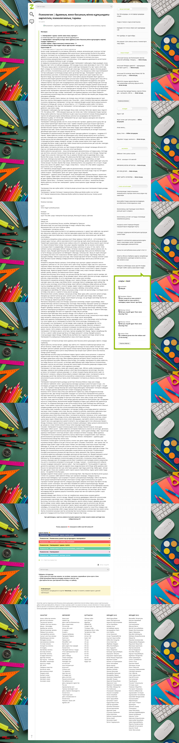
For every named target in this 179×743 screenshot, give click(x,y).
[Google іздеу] (31, 14)
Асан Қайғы (110, 632)
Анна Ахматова (112, 642)
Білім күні (65, 667)
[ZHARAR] (31, 6)
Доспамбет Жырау (113, 667)
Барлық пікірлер (124, 343)
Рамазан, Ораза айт (68, 700)
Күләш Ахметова (112, 697)
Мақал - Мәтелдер (46, 626)
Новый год (65, 620)
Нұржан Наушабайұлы (136, 654)
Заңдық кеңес (44, 673)
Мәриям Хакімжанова (136, 640)
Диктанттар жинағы (46, 620)
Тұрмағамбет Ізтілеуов (136, 693)
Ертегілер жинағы (46, 654)
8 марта (64, 632)
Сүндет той (88, 626)
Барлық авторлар (123, 101)
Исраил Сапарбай (112, 693)
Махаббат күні (67, 642)
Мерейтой (87, 624)
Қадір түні (87, 661)
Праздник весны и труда (70, 650)
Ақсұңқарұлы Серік (113, 630)
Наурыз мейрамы (68, 634)
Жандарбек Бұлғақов (113, 673)
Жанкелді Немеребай (114, 677)
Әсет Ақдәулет (111, 648)
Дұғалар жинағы (45, 657)
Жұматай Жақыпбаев (113, 681)
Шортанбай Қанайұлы (136, 720)
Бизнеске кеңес (45, 669)
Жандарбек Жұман (113, 675)
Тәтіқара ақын (133, 685)
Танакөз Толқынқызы (136, 683)
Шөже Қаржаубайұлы (136, 722)
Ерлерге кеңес (45, 675)
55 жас (86, 650)
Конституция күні (68, 665)
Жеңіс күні (65, 654)
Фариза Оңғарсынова (136, 724)
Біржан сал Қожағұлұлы (114, 661)
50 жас (86, 648)
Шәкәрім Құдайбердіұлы (137, 712)
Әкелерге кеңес (45, 679)
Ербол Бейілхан (112, 714)
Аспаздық (43, 648)
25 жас (86, 642)
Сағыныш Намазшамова (137, 669)
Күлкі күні (65, 638)
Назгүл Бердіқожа (134, 650)
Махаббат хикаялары (47, 661)
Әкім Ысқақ (142, 60)
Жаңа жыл (65, 618)
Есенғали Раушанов (113, 712)
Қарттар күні (66, 673)
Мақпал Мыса (133, 626)
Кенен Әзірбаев (112, 695)
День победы (66, 655)
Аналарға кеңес (45, 681)
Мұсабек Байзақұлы (135, 634)
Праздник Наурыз (68, 636)
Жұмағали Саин (112, 683)
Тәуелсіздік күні (67, 695)
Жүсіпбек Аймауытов (113, 687)
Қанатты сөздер (45, 663)
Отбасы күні (66, 669)
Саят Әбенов (133, 673)
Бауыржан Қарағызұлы (114, 655)
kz (42, 560)
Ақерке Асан (111, 626)
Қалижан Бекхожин (113, 706)
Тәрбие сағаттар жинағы (48, 624)
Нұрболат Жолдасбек (135, 655)
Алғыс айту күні (67, 628)
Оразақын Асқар (134, 665)
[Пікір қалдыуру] (31, 21)
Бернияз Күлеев (112, 659)
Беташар (87, 634)
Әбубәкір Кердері (112, 644)
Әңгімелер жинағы (46, 650)
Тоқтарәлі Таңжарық (135, 689)
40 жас (86, 646)
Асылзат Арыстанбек (113, 638)
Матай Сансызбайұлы (136, 628)
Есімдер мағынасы (46, 655)
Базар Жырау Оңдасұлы (114, 657)
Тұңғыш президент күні (70, 689)
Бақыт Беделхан (112, 650)
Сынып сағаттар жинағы (48, 636)
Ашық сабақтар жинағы (48, 618)
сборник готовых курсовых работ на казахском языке (71, 605)
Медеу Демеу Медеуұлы (137, 642)
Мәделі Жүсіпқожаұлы (136, 630)
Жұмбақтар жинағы (46, 628)
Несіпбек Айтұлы (134, 652)
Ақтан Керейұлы (112, 624)
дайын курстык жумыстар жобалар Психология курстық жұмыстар (75, 606)
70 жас (86, 655)
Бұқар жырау (111, 665)
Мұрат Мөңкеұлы (134, 632)
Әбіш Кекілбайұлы (113, 646)
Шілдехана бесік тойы (91, 630)
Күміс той (87, 638)
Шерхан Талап (133, 716)
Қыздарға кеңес (45, 677)
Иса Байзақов (111, 689)
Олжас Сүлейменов (135, 659)
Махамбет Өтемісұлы (136, 618)
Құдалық (87, 622)
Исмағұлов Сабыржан (114, 691)
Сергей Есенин (134, 677)
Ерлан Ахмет (111, 718)
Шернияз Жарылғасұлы (136, 718)
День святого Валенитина (70, 622)
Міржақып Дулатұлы (135, 646)
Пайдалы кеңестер (46, 667)
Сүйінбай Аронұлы (135, 671)
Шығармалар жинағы (47, 642)
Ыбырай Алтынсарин (136, 726)
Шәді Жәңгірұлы (134, 710)
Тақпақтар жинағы (46, 622)
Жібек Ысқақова (132, 133)
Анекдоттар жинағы (46, 646)
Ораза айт (87, 659)
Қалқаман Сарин (112, 700)
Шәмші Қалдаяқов (135, 714)
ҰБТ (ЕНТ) (43, 665)
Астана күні (66, 663)
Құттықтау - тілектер (47, 659)
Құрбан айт (66, 702)
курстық (59, 517)
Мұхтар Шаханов (134, 648)
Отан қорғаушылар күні (70, 652)
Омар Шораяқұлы (134, 657)
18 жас (86, 640)
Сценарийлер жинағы (47, 634)
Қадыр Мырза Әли (113, 702)
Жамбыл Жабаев (112, 669)
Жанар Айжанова (112, 671)
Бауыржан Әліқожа (113, 654)
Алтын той (87, 636)
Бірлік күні (65, 644)
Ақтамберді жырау (113, 628)
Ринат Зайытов (134, 667)
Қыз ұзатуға (88, 620)
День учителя (66, 677)
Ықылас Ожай (133, 728)
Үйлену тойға (88, 618)
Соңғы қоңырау (67, 657)
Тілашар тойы (89, 628)
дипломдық (51, 517)
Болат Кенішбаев (112, 663)
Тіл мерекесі (66, 671)
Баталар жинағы (45, 652)
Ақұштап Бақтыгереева (114, 622)
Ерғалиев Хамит (112, 720)
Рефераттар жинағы (46, 632)
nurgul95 (106, 565)
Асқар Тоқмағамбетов (114, 636)
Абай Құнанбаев (112, 618)
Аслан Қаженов (112, 634)
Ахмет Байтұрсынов (113, 620)
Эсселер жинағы (45, 644)
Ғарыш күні (66, 640)
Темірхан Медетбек (135, 687)
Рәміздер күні (66, 661)
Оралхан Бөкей (134, 663)
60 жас (86, 652)
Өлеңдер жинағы (45, 640)
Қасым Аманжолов (113, 708)
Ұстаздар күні (66, 675)
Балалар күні (66, 659)
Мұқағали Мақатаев (135, 644)
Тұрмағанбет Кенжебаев (137, 695)
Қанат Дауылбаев (112, 699)
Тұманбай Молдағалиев (136, 697)
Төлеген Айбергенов (135, 691)
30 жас (86, 644)
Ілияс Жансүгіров (134, 730)
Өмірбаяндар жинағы (47, 638)
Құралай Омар (111, 710)
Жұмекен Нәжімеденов (114, 685)
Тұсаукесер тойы (89, 632)
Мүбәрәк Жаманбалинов (137, 636)
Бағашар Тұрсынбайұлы (114, 652)
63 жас (86, 654)
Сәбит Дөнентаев (134, 675)
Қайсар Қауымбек (112, 704)
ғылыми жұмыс (73, 517)
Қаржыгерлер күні (68, 687)
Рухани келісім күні (68, 679)
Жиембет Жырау (112, 679)
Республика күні (67, 681)
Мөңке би (132, 638)
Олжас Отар (133, 661)
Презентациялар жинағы (48, 630)
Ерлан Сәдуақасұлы (113, 722)
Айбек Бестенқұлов (113, 640)
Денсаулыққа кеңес (46, 671)
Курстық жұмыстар (50, 560)
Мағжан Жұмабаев (135, 620)
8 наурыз (65, 630)
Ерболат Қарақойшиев (114, 716)
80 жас (86, 657)
